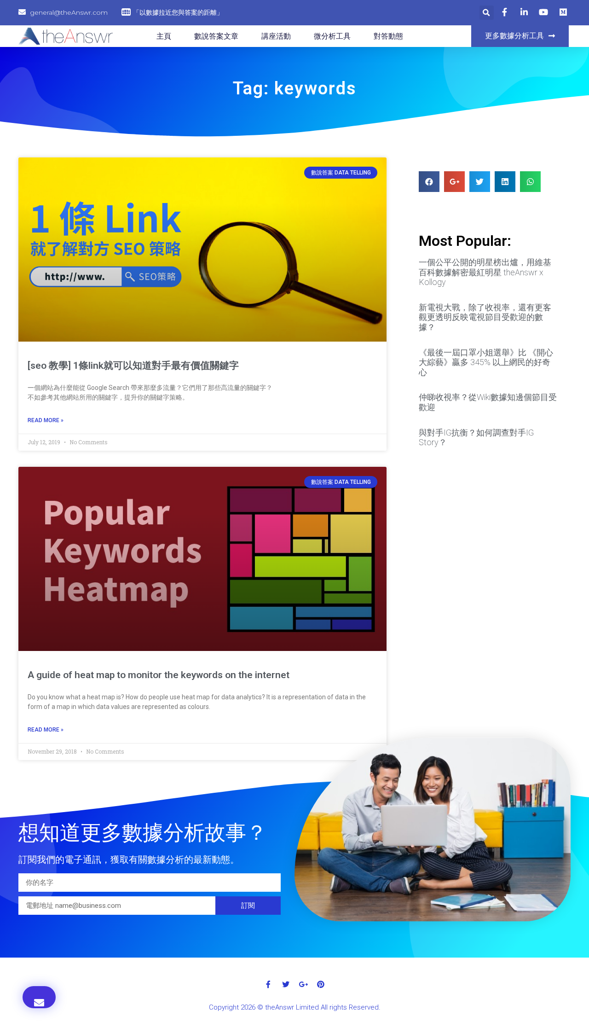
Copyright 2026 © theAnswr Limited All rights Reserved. (295, 1007)
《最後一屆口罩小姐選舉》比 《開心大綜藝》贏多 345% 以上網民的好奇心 (486, 362)
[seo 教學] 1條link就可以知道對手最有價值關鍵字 (133, 365)
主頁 (163, 36)
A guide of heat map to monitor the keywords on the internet (158, 674)
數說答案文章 (216, 36)
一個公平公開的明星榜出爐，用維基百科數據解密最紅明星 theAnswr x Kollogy (485, 272)
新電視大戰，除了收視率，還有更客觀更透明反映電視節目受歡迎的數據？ (485, 317)
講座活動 (276, 36)
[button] (520, 36)
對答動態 (388, 36)
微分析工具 (332, 36)
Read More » (46, 420)
